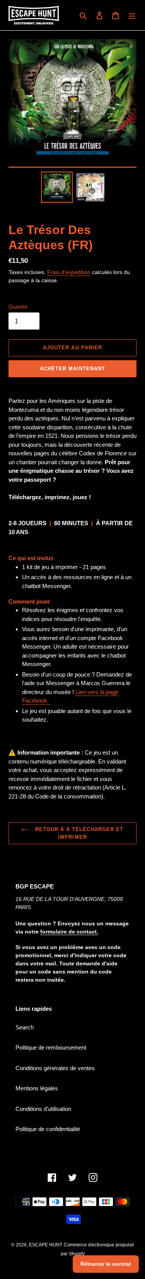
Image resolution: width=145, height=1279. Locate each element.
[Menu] (132, 15)
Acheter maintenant (73, 368)
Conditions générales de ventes (55, 1068)
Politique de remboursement (50, 1047)
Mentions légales (36, 1088)
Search (24, 1027)
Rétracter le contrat (105, 1264)
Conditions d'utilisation (43, 1108)
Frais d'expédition (68, 272)
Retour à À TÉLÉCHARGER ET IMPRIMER (78, 833)
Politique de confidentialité (47, 1129)
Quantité (18, 307)
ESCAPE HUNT (45, 1245)
